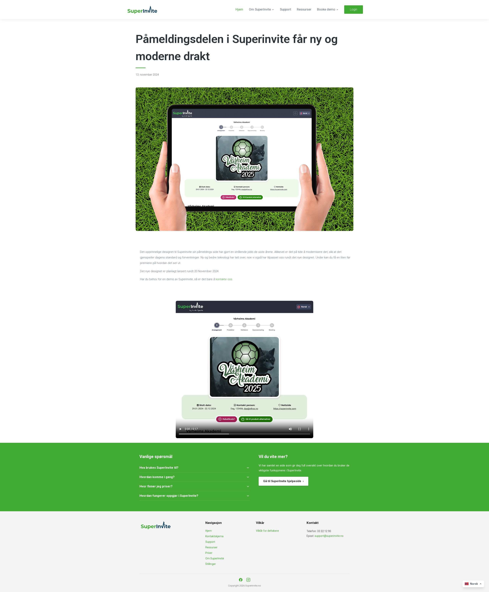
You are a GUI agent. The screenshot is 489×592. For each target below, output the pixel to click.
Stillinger (210, 563)
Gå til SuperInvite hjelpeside (283, 481)
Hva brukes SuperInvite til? (158, 467)
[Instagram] (248, 580)
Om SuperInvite (214, 558)
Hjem (239, 9)
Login (353, 9)
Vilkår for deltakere (267, 530)
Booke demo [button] (326, 9)
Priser (208, 552)
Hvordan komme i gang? (157, 477)
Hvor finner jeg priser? (155, 486)
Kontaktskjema (214, 536)
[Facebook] (241, 580)
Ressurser (304, 9)
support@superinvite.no (329, 535)
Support (285, 9)
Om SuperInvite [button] (260, 9)
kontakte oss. (224, 279)
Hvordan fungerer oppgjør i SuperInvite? (168, 496)
